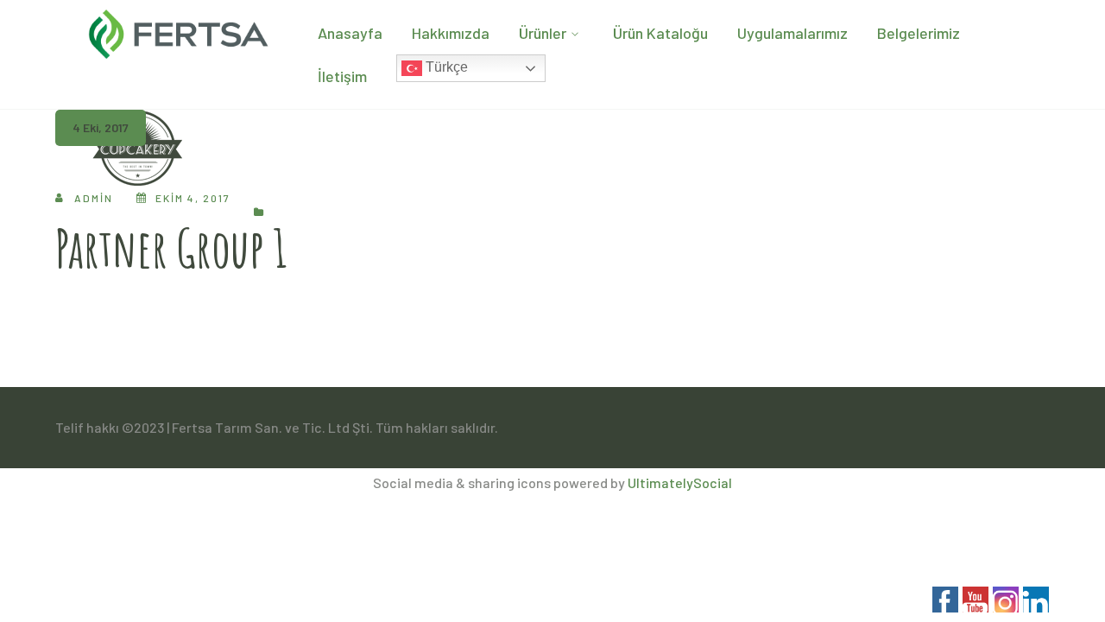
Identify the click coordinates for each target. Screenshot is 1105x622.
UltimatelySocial (680, 482)
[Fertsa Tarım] (179, 30)
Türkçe (445, 67)
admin (93, 198)
